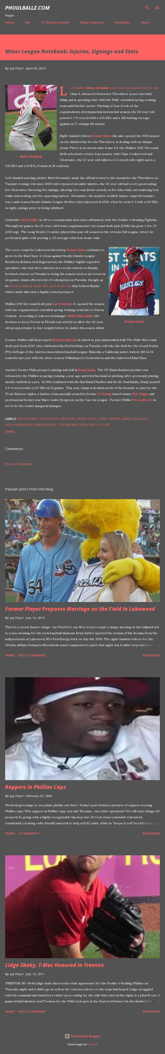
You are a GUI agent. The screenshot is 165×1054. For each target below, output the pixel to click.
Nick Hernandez (18, 425)
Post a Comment (19, 464)
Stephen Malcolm (64, 340)
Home (9, 22)
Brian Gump (86, 370)
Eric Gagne (140, 394)
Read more (151, 655)
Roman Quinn (134, 321)
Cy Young (104, 394)
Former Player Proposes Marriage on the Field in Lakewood (80, 608)
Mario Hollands (31, 156)
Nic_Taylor (92, 1044)
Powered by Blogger (85, 1036)
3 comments (28, 833)
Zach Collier (29, 220)
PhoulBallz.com (27, 7)
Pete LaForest (142, 400)
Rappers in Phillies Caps (35, 786)
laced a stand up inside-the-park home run (40, 286)
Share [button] (10, 431)
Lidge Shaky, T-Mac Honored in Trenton (54, 964)
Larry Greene (62, 304)
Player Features (91, 22)
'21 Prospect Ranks (55, 22)
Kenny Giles (101, 136)
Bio (27, 22)
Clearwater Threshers (56, 419)
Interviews (122, 22)
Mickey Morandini (80, 316)
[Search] (147, 7)
